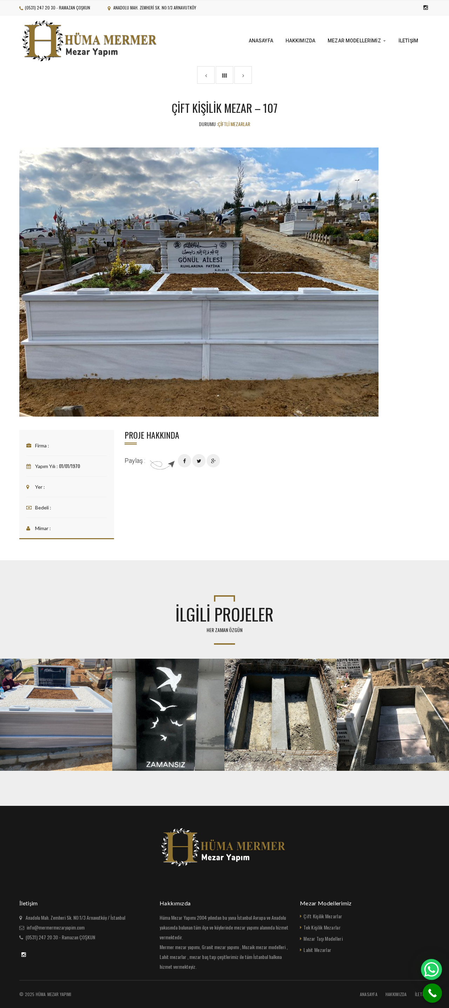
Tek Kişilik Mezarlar (322, 927)
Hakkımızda (396, 994)
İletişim (422, 994)
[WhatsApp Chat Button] (431, 969)
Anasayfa (368, 994)
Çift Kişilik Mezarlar (322, 916)
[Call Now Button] (432, 993)
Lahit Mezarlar (317, 949)
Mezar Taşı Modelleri (323, 938)
